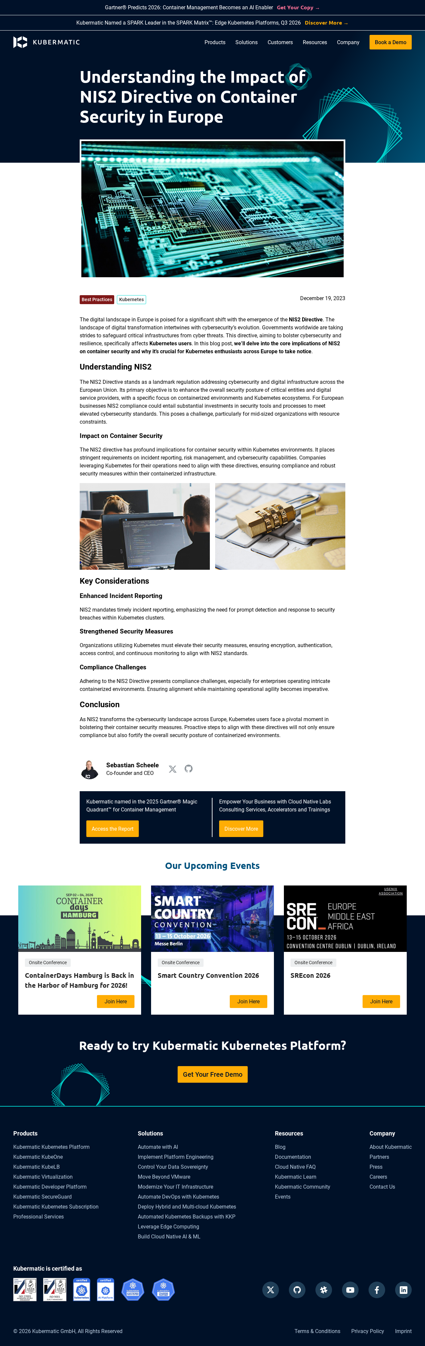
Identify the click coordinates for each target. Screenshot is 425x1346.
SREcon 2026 (310, 975)
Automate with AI (158, 1147)
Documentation (293, 1157)
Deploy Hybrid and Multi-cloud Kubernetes (187, 1207)
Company (348, 42)
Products (215, 42)
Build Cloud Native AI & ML (169, 1236)
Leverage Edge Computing (168, 1226)
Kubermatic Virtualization (43, 1177)
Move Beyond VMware (164, 1177)
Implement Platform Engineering (175, 1157)
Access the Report (112, 829)
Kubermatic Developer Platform (50, 1187)
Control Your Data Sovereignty (173, 1167)
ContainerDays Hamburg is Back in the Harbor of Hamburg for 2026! (79, 980)
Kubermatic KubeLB (36, 1167)
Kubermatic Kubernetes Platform (51, 1147)
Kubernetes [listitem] (131, 299)
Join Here (116, 1001)
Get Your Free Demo (212, 1074)
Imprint (403, 1331)
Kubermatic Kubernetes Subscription (56, 1207)
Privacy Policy (367, 1331)
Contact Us (382, 1187)
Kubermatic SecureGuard (42, 1197)
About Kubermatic (391, 1147)
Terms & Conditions (317, 1331)
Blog (280, 1147)
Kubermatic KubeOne (38, 1157)
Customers (280, 42)
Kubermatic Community (302, 1187)
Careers (378, 1177)
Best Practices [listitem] (97, 299)
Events (283, 1197)
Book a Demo (390, 42)
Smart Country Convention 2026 (208, 975)
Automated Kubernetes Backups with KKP (186, 1217)
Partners (379, 1157)
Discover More (241, 829)
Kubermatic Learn (295, 1177)
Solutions (246, 42)
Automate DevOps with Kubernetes (178, 1197)
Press (376, 1167)
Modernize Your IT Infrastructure (175, 1187)
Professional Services (38, 1217)
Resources (315, 42)
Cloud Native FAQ (295, 1167)
